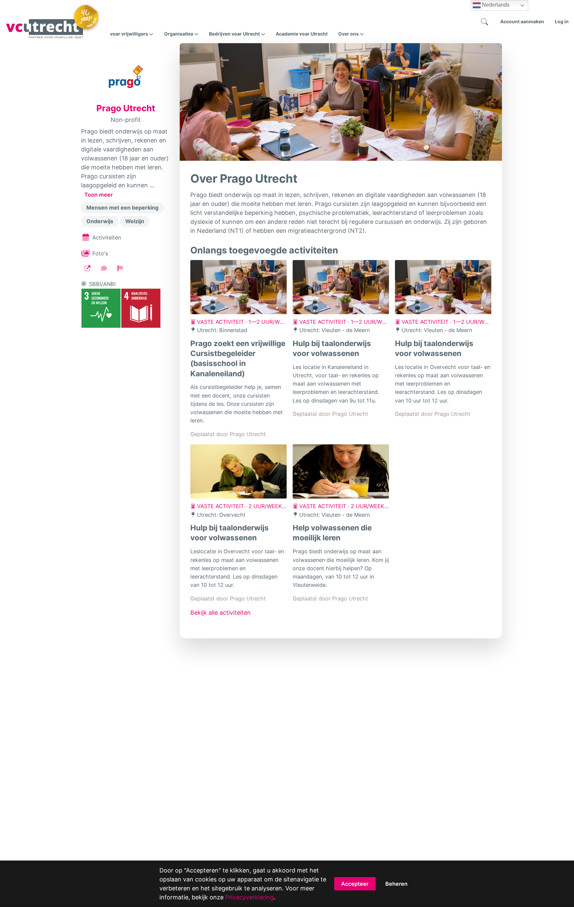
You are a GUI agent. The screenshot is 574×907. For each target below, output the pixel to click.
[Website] (87, 268)
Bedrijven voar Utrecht (234, 34)
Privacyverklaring (249, 897)
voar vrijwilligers (129, 34)
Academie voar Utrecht (302, 34)
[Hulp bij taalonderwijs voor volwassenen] (341, 287)
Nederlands (495, 5)
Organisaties (178, 34)
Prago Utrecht (125, 108)
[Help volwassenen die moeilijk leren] (341, 471)
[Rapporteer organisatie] (120, 268)
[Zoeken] (484, 21)
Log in (562, 21)
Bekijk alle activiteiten (220, 612)
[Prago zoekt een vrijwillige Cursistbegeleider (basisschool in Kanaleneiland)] (238, 287)
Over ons (348, 34)
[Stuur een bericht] (104, 268)
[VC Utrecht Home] (52, 21)
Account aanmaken (522, 21)
